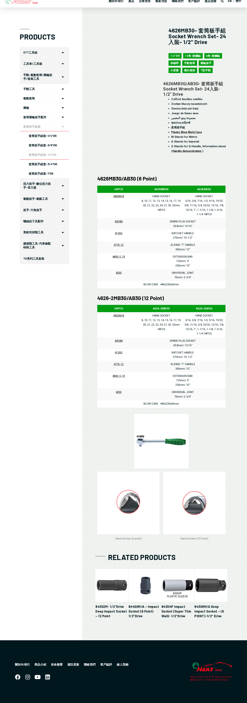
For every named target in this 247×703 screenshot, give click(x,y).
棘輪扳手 (206, 63)
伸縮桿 (174, 63)
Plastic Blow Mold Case (186, 132)
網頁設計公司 (197, 680)
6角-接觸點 (213, 55)
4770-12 (119, 245)
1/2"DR (175, 55)
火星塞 (174, 70)
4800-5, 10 (118, 256)
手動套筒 (189, 63)
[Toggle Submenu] (62, 52)
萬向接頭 (189, 70)
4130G (118, 233)
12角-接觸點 (193, 55)
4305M (119, 221)
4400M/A (118, 196)
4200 (119, 272)
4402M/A (118, 315)
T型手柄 (206, 70)
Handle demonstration (187, 151)
